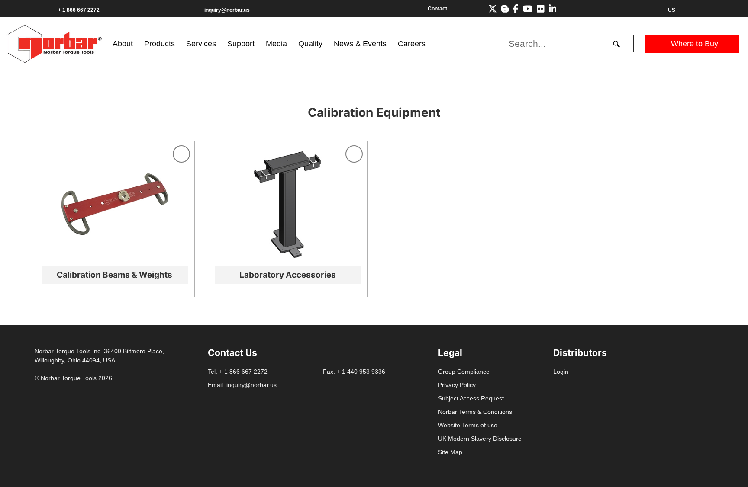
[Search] (616, 43)
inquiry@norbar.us (227, 10)
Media (276, 43)
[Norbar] (54, 43)
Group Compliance (464, 371)
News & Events (360, 43)
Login (560, 371)
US (671, 10)
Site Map (450, 452)
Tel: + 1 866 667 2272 (238, 371)
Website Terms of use (467, 425)
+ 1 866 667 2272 (79, 10)
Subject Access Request (471, 398)
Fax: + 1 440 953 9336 (354, 371)
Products (159, 43)
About (123, 43)
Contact (437, 9)
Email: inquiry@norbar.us (242, 384)
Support (241, 43)
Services (201, 43)
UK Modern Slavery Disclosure (480, 438)
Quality (310, 43)
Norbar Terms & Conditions (475, 411)
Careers (412, 43)
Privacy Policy (457, 384)
